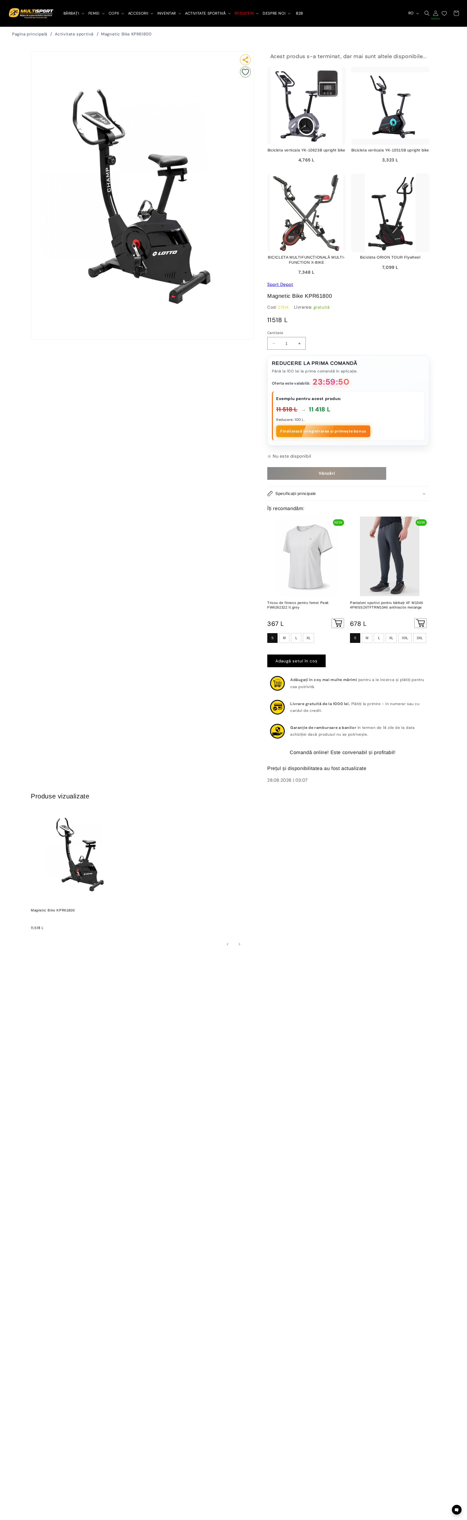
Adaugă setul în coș (296, 661)
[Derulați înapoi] (228, 944)
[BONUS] (435, 13)
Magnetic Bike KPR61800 (126, 34)
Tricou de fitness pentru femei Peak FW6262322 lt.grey (298, 605)
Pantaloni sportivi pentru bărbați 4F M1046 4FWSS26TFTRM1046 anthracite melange (386, 605)
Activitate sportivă (74, 34)
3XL (420, 638)
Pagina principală (29, 34)
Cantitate (275, 333)
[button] (73, 13)
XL (308, 638)
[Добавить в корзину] (338, 623)
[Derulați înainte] (239, 944)
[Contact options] (457, 1510)
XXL (405, 638)
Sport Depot (280, 284)
